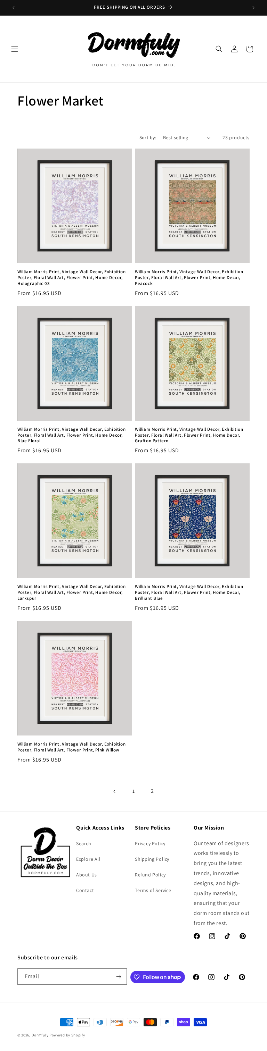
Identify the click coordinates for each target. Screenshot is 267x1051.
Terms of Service (153, 890)
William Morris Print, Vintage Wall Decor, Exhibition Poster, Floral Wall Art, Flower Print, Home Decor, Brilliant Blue (189, 592)
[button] (14, 49)
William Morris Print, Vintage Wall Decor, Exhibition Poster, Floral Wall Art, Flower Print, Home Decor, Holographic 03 (71, 277)
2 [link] (152, 790)
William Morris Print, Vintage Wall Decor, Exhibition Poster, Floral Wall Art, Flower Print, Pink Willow (71, 747)
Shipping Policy (152, 859)
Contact (85, 890)
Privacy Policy (150, 843)
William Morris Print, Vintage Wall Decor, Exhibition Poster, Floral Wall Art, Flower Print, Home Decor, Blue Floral (71, 435)
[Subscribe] (119, 976)
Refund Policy (150, 875)
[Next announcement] (253, 7)
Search (83, 843)
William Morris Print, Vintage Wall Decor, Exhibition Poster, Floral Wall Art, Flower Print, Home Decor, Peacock (189, 277)
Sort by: (147, 137)
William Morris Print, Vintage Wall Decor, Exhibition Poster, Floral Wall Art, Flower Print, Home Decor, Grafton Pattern (189, 435)
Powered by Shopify (67, 1035)
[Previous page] (114, 791)
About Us (86, 875)
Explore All (88, 859)
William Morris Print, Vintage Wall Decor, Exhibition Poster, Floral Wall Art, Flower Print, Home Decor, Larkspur (71, 592)
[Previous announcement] (13, 7)
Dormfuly (40, 1035)
